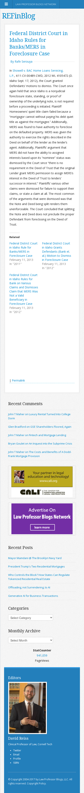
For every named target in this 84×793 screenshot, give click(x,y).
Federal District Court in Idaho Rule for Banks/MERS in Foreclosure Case (23, 249)
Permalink (18, 380)
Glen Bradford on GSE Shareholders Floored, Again (39, 427)
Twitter (17, 750)
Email (16, 754)
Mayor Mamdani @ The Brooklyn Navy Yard (35, 558)
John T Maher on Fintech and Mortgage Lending (37, 435)
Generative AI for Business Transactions (33, 596)
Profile (17, 758)
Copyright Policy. (36, 783)
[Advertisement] (40, 346)
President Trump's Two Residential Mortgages (36, 566)
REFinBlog (18, 16)
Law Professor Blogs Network (35, 4)
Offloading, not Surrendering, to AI (29, 587)
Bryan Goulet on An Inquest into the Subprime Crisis (40, 443)
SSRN (16, 762)
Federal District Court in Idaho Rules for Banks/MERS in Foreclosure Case (38, 43)
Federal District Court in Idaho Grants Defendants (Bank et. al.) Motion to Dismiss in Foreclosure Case (56, 251)
